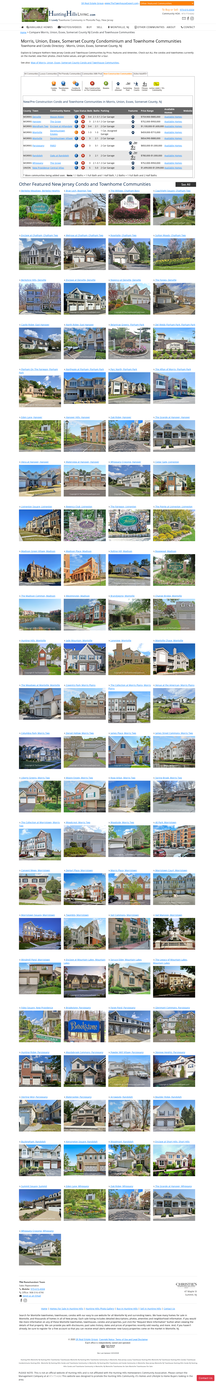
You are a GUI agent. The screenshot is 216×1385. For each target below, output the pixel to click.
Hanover (36, 121)
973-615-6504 (187, 9)
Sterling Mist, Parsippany (34, 1096)
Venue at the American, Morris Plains (174, 685)
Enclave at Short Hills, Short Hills (172, 1141)
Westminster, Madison (77, 595)
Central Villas (57, 167)
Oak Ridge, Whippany (121, 1186)
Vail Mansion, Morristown (168, 915)
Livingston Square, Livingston (36, 506)
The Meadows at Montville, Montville (40, 685)
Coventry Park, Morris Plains (80, 685)
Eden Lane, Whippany (77, 1186)
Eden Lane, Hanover (31, 417)
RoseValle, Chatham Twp (123, 235)
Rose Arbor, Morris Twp (122, 777)
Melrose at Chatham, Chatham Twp (84, 235)
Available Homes (173, 116)
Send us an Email (32, 1295)
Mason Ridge (57, 116)
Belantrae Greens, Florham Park (127, 324)
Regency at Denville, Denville (125, 279)
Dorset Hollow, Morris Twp (79, 733)
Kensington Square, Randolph (81, 1141)
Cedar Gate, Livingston (167, 461)
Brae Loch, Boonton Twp (78, 190)
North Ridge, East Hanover (79, 324)
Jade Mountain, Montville (78, 640)
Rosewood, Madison (165, 551)
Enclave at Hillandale (61, 126)
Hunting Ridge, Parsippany (35, 1052)
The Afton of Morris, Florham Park (173, 369)
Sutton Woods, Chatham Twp (170, 235)
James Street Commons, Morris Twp (174, 733)
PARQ (53, 145)
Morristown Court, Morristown (171, 870)
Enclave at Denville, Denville (80, 279)
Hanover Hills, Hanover (77, 417)
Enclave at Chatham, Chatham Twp (39, 235)
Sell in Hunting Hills (150, 1308)
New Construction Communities (118, 74)
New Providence (40, 167)
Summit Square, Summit (34, 1186)
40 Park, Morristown (165, 822)
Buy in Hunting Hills (127, 1308)
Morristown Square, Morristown (38, 915)
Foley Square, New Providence (37, 1007)
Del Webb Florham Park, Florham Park (175, 324)
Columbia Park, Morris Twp (35, 733)
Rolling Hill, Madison (121, 551)
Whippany (37, 162)
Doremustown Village (61, 138)
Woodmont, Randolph (121, 1141)
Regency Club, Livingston (78, 506)
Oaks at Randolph (59, 155)
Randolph (37, 155)
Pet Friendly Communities (70, 74)
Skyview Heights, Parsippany (170, 1052)
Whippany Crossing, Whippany (37, 1230)
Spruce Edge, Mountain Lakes (126, 959)
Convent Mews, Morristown (35, 870)
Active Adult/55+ (140, 74)
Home (23, 32)
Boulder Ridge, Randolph (168, 1096)
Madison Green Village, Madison (38, 551)
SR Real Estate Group (92, 3)
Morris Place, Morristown (123, 870)
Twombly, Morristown (77, 915)
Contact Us (169, 1308)
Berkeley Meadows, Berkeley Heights (40, 190)
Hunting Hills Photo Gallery (100, 1308)
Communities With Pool (92, 74)
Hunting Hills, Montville (33, 640)
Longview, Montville (120, 640)
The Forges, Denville (165, 279)
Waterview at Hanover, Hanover (82, 461)
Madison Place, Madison (78, 551)
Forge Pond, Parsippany (122, 1007)
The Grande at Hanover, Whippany (173, 1186)
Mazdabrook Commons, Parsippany (84, 1052)
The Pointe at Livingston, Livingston (173, 506)
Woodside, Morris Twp (122, 822)
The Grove (55, 121)
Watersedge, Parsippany (78, 1096)
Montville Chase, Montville (169, 640)
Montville (37, 132)
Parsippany (38, 145)
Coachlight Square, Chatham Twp (173, 190)
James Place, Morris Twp (123, 733)
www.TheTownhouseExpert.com (121, 3)
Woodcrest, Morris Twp (77, 822)
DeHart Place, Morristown (79, 870)
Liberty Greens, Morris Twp (35, 777)
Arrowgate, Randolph (121, 1096)
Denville (36, 116)
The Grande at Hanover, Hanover (172, 417)
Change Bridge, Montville (168, 595)
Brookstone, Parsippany (78, 1007)
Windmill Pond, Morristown (35, 959)
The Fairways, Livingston (123, 506)
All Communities (31, 74)
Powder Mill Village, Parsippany (127, 1052)
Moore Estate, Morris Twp (79, 777)
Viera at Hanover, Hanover (35, 461)
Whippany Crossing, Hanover (125, 461)
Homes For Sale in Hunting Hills (66, 1308)
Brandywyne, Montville (122, 595)
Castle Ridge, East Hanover (35, 324)
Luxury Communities (48, 74)
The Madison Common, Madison (38, 595)
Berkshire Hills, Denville (33, 279)
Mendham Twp (40, 126)
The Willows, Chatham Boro (124, 190)
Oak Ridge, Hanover (120, 417)
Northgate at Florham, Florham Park (84, 369)
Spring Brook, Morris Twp (168, 777)
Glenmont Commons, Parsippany (172, 1007)
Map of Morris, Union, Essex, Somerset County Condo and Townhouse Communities (75, 62)
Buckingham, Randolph (33, 1141)
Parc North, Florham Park (123, 369)
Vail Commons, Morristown (124, 915)
